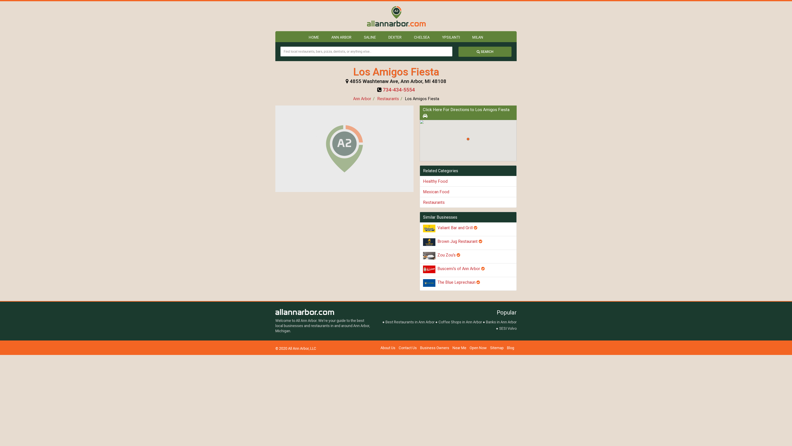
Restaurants (388, 98)
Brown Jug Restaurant (458, 241)
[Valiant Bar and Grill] (429, 228)
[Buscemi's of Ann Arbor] (429, 269)
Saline (370, 37)
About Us (388, 348)
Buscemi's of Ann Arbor (459, 268)
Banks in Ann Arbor (501, 322)
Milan (477, 37)
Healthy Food (435, 181)
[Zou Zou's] (429, 256)
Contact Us (408, 348)
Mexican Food (436, 191)
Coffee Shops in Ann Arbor (460, 322)
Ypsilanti (451, 37)
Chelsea (422, 37)
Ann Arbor (341, 37)
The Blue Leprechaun (456, 282)
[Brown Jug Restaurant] (429, 242)
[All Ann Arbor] (396, 16)
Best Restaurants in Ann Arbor (410, 322)
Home (314, 37)
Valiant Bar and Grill (455, 227)
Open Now (478, 348)
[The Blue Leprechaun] (429, 283)
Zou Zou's (447, 255)
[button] (468, 139)
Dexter (395, 37)
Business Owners (434, 348)
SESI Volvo (508, 328)
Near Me (459, 348)
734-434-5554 (399, 90)
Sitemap (497, 348)
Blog (510, 348)
